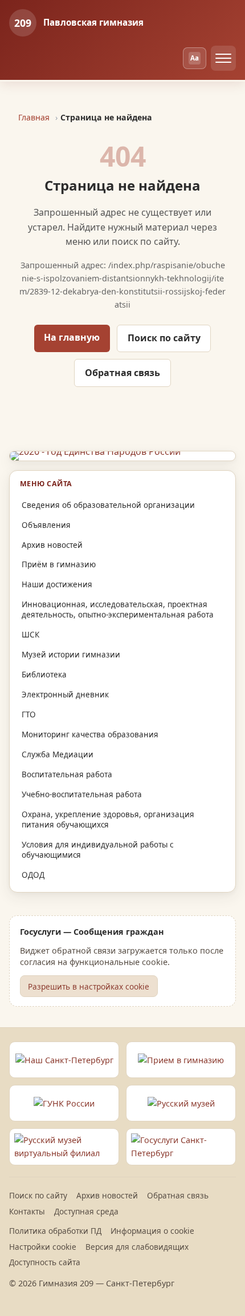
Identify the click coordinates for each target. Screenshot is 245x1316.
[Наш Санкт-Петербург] (64, 1060)
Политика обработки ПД (55, 1230)
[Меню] (223, 58)
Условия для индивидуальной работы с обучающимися (97, 849)
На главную (72, 337)
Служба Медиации (57, 754)
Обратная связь (122, 372)
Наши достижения (57, 584)
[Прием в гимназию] (181, 1060)
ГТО (29, 714)
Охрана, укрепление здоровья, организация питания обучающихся (108, 819)
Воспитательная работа (67, 774)
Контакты (27, 1211)
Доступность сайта (44, 1262)
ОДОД (33, 875)
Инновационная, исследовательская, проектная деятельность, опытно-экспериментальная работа (118, 609)
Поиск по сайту (164, 338)
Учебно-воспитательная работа (82, 794)
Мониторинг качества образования (90, 734)
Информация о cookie (152, 1230)
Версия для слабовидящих (137, 1246)
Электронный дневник (65, 694)
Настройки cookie (42, 1246)
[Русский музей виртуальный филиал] (64, 1146)
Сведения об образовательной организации (108, 505)
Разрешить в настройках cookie (88, 986)
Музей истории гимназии (71, 654)
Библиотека (44, 674)
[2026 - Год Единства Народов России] (122, 456)
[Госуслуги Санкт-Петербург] (181, 1146)
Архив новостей (52, 545)
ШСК (30, 634)
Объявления (46, 525)
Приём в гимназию (59, 564)
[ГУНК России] (64, 1103)
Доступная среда (86, 1211)
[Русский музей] (181, 1103)
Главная (34, 117)
